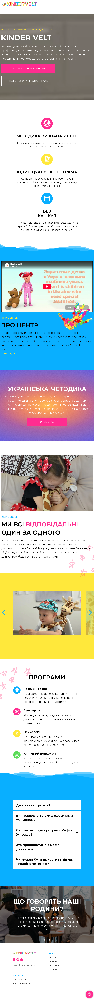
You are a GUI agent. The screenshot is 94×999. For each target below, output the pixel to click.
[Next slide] (90, 612)
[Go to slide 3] (49, 940)
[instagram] (17, 959)
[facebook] (14, 959)
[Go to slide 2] (47, 940)
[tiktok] (21, 959)
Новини (53, 961)
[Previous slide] (3, 612)
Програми (54, 965)
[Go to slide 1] (44, 940)
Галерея (53, 969)
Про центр (54, 957)
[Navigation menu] (90, 4)
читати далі (9, 353)
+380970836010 (20, 980)
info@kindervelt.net (22, 984)
